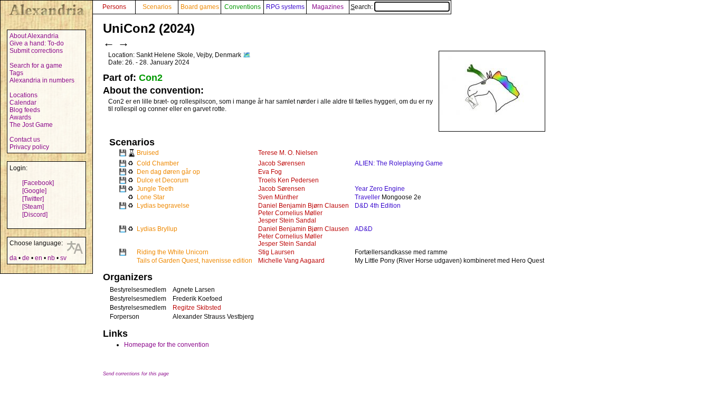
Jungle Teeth (155, 188)
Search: (362, 7)
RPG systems (285, 7)
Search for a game (36, 65)
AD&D (364, 229)
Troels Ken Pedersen (288, 180)
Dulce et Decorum (162, 180)
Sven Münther (278, 197)
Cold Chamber (158, 163)
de (26, 258)
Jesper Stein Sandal (287, 220)
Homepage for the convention (166, 344)
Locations (23, 95)
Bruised (148, 152)
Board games (200, 7)
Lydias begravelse (163, 205)
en (38, 258)
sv (63, 258)
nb (51, 258)
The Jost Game (31, 124)
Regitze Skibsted (197, 307)
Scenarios (157, 7)
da (13, 258)
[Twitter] (33, 198)
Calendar (23, 102)
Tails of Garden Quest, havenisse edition (194, 260)
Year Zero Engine (380, 188)
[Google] (34, 191)
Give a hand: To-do (37, 43)
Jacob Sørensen (281, 163)
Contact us (25, 139)
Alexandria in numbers (42, 80)
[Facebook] (38, 183)
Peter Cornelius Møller (290, 213)
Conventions (242, 7)
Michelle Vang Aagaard (291, 260)
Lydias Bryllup (157, 229)
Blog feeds (25, 110)
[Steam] (33, 206)
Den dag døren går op (168, 172)
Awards (20, 117)
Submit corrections (36, 50)
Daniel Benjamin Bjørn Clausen (303, 205)
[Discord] (35, 214)
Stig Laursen (276, 252)
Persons (114, 7)
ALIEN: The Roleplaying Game (399, 163)
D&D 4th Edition (378, 205)
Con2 (151, 77)
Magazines (328, 7)
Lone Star (151, 197)
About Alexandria (34, 36)
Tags (16, 73)
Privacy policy (29, 147)
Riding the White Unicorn (172, 252)
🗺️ (247, 55)
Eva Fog (270, 172)
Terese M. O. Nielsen (288, 152)
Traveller (367, 197)
